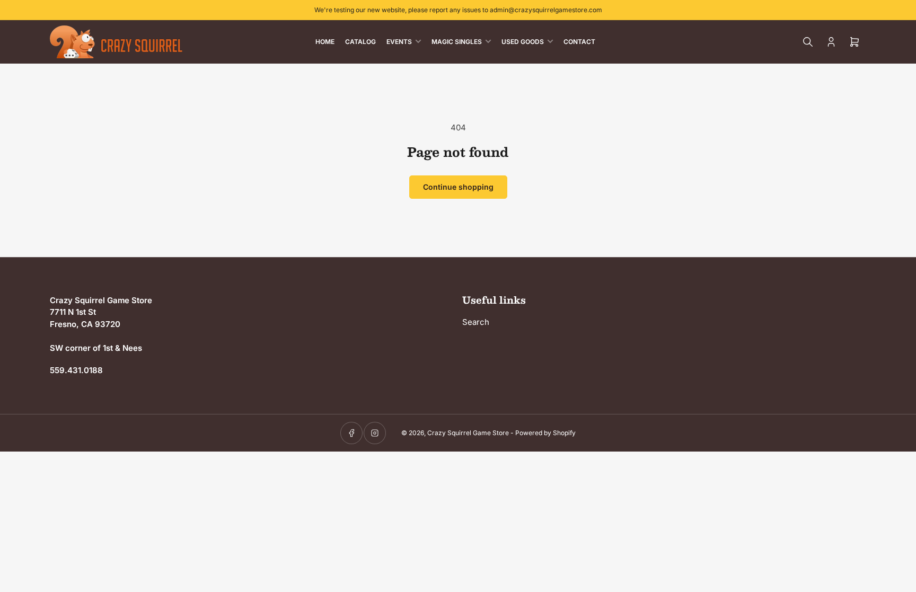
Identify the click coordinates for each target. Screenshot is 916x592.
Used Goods (522, 42)
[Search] (808, 42)
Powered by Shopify (545, 433)
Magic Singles (456, 42)
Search (475, 322)
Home (324, 42)
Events (399, 42)
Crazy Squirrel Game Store (468, 433)
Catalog (360, 42)
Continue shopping (458, 186)
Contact (579, 42)
